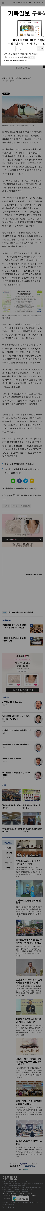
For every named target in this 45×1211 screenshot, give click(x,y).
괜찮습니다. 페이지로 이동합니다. (15, 60)
